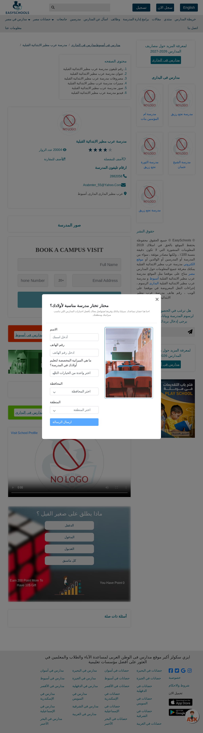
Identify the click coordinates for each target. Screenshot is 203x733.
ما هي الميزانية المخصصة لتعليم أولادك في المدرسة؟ (70, 363)
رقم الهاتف (57, 345)
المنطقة (55, 402)
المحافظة (56, 383)
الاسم (53, 329)
